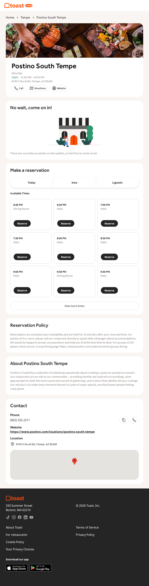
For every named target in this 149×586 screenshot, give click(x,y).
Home (10, 17)
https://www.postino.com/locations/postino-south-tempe (52, 432)
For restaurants (16, 535)
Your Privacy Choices (20, 549)
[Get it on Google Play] (40, 567)
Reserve (22, 223)
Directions (40, 88)
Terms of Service (87, 527)
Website (61, 88)
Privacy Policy (85, 535)
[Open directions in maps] (74, 465)
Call (21, 88)
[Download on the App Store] (17, 567)
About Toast (14, 527)
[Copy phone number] (123, 420)
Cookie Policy (15, 542)
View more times (74, 306)
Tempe (25, 17)
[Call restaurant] (134, 420)
